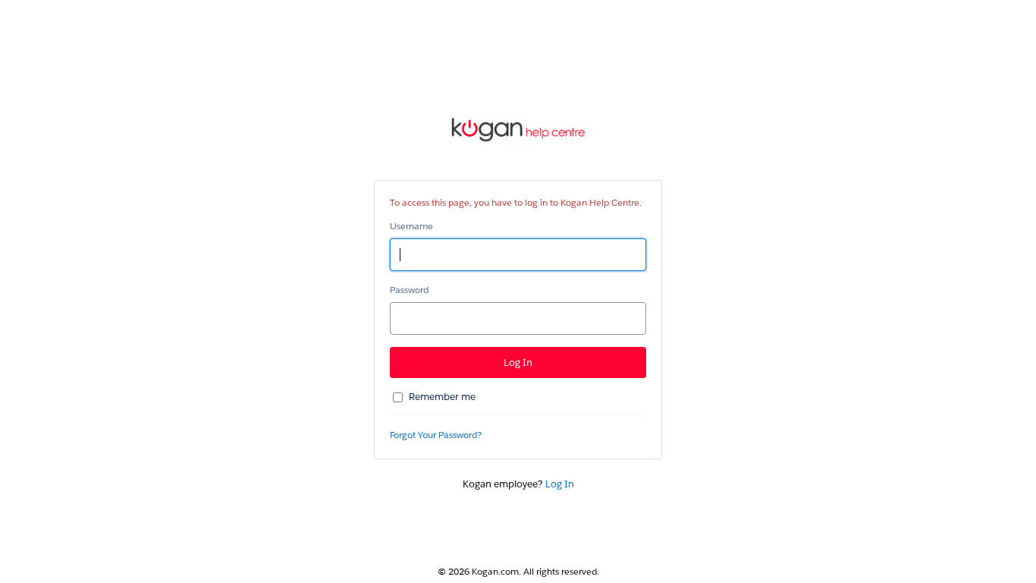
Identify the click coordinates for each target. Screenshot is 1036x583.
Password (409, 289)
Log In (559, 483)
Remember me (442, 396)
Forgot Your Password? (436, 434)
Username (411, 225)
